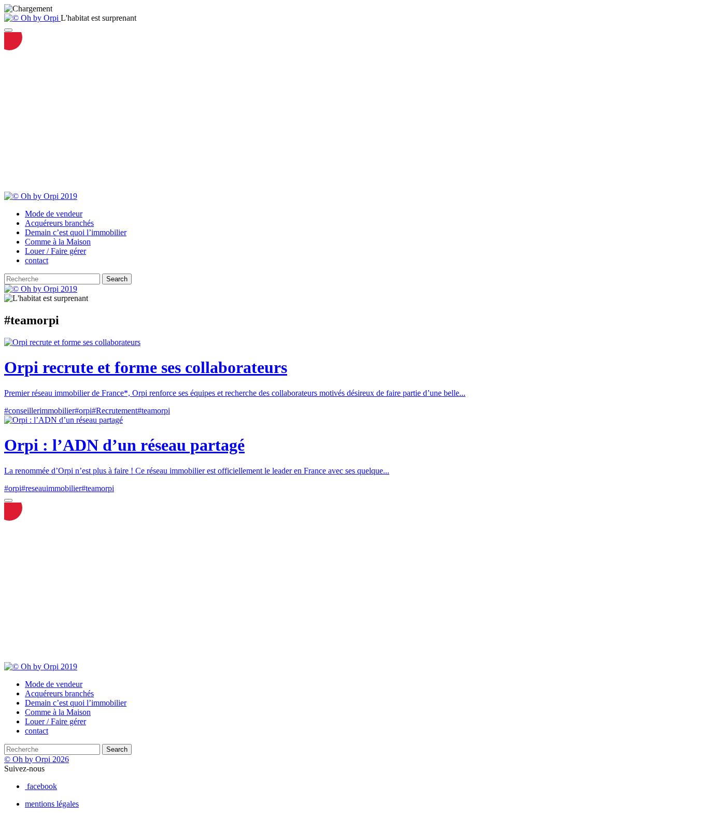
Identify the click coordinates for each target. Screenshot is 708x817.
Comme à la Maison (58, 241)
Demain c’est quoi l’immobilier (75, 232)
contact (36, 260)
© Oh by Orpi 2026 (36, 759)
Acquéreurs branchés (59, 223)
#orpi (83, 410)
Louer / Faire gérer (55, 251)
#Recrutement (114, 410)
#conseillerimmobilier (39, 410)
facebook (42, 786)
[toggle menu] (8, 30)
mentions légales (52, 803)
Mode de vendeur (53, 213)
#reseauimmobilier (51, 488)
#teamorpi (153, 410)
